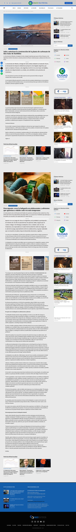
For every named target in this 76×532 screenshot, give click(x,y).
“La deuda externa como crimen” (65, 30)
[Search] (71, 8)
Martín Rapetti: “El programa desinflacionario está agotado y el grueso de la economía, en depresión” (27, 159)
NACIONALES (42, 7)
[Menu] (4, 8)
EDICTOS (67, 525)
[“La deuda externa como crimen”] (56, 31)
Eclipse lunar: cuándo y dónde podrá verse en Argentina (42, 158)
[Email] (2, 68)
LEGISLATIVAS (42, 525)
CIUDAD (19, 7)
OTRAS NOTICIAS (60, 525)
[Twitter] (2, 65)
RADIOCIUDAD (69, 3)
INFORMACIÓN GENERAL (13, 205)
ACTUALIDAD (59, 7)
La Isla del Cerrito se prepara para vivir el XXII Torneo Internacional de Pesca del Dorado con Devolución (66, 23)
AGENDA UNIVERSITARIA (51, 525)
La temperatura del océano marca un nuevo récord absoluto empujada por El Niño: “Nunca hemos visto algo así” (11, 159)
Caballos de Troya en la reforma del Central (65, 36)
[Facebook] (2, 63)
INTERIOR (26, 7)
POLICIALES (50, 7)
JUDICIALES (35, 525)
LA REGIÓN (33, 7)
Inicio (4, 11)
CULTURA (14, 525)
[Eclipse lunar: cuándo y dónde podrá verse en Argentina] (43, 150)
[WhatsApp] (2, 73)
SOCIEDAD (9, 525)
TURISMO (19, 525)
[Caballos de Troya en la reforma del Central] (56, 36)
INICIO (14, 7)
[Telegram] (2, 71)
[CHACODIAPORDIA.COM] (38, 3)
